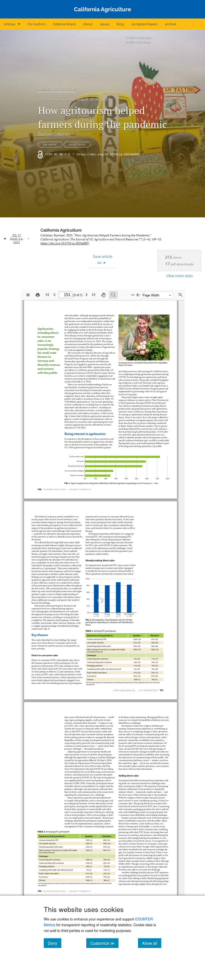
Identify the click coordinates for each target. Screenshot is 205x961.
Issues (104, 24)
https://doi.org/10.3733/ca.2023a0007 (108, 154)
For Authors (37, 24)
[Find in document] (180, 295)
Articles (9, 24)
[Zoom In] (138, 295)
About (87, 24)
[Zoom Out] (133, 295)
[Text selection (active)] (113, 295)
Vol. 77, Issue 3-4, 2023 (56, 100)
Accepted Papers (145, 24)
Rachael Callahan (54, 134)
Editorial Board (64, 24)
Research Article (57, 89)
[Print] (37, 295)
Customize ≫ (104, 943)
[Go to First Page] (47, 294)
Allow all (151, 943)
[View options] (28, 295)
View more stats (179, 276)
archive (170, 24)
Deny (54, 943)
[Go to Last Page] (93, 294)
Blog (120, 24)
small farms (77, 144)
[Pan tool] (103, 295)
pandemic (50, 144)
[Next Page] (87, 294)
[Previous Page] (55, 294)
